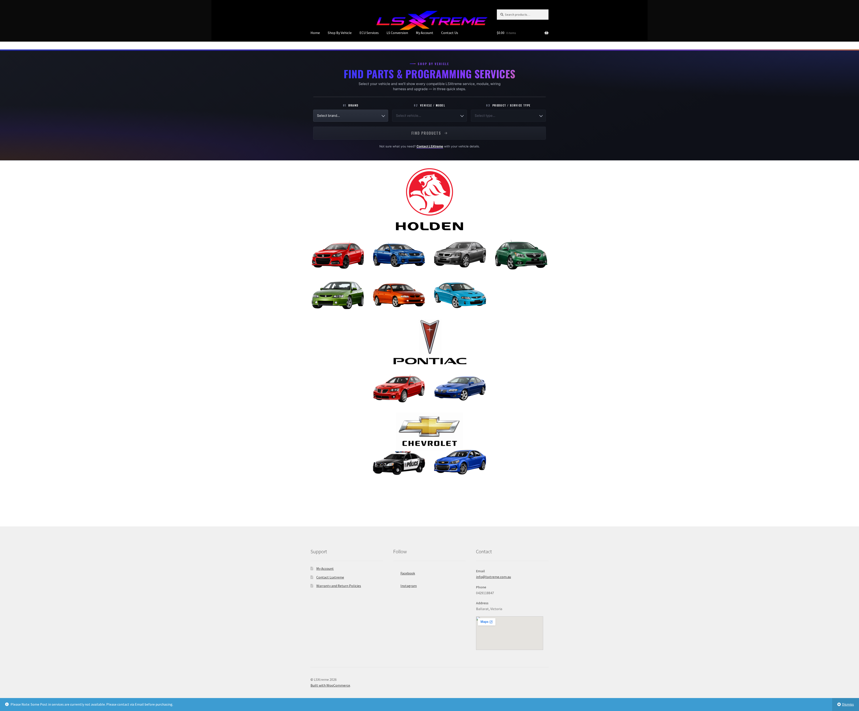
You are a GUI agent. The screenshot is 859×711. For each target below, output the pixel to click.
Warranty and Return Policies (338, 585)
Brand (350, 105)
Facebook (407, 573)
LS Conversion (397, 32)
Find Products (426, 133)
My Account (424, 32)
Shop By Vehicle (340, 32)
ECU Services (369, 32)
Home (315, 32)
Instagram (408, 585)
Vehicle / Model (429, 105)
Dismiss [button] (848, 704)
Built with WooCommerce (330, 685)
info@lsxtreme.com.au (493, 577)
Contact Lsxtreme (330, 577)
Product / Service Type (508, 105)
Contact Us (449, 32)
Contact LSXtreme (430, 146)
